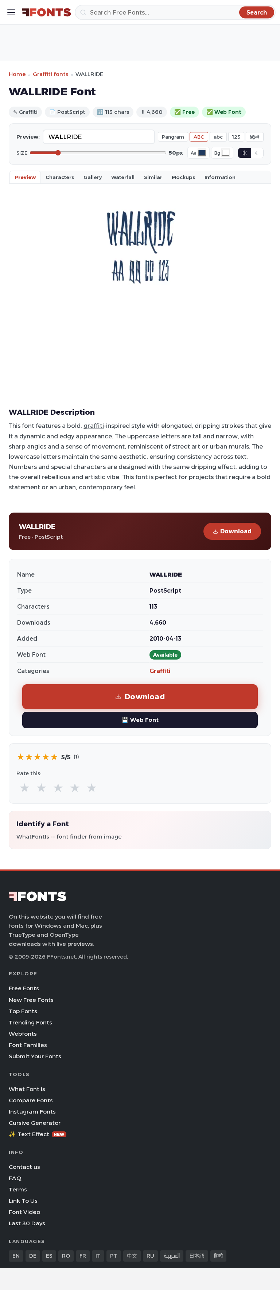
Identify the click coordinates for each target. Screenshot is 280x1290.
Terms (18, 1189)
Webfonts (23, 1033)
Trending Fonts (30, 1022)
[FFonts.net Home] (46, 12)
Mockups (183, 177)
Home (17, 74)
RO (66, 1256)
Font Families (28, 1045)
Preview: (28, 137)
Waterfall (123, 177)
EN (16, 1256)
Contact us (24, 1166)
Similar (153, 177)
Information (220, 177)
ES (49, 1256)
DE (32, 1256)
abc (218, 137)
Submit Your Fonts (35, 1056)
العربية (172, 1256)
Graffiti (160, 671)
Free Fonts (24, 988)
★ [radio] (24, 788)
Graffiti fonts (51, 74)
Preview (25, 177)
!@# (255, 137)
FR (82, 1256)
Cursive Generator (35, 1122)
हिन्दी (218, 1256)
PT (113, 1256)
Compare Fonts (31, 1100)
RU (150, 1256)
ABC (199, 137)
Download (236, 531)
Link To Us (23, 1200)
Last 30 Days (27, 1223)
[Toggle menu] (11, 12)
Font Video (24, 1212)
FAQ (15, 1178)
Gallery (92, 177)
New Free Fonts (31, 999)
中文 (132, 1256)
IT (98, 1256)
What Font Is (27, 1089)
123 (236, 137)
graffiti (93, 425)
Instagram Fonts (32, 1111)
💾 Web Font (140, 719)
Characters (60, 177)
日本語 (197, 1256)
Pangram (173, 137)
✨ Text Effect (37, 1134)
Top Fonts (23, 1011)
